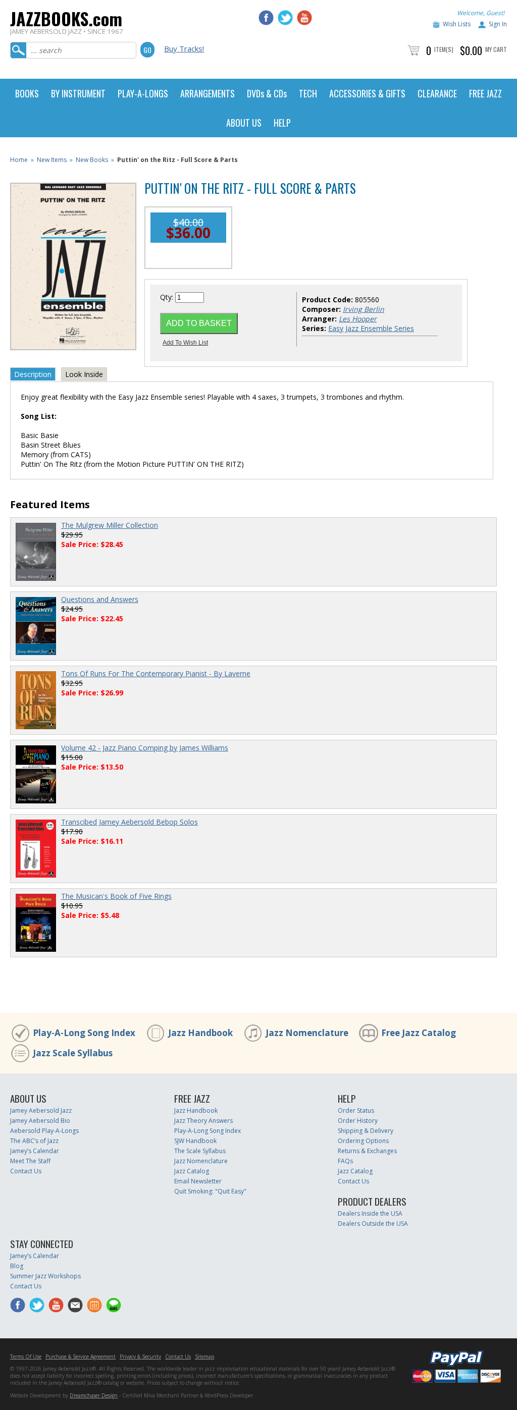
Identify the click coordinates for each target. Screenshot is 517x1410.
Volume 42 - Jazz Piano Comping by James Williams (144, 747)
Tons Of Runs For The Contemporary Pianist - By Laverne (155, 673)
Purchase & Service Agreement (80, 1356)
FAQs (345, 1161)
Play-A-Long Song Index (84, 1033)
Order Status (356, 1110)
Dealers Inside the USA (370, 1213)
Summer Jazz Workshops (45, 1276)
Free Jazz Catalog (418, 1033)
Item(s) (443, 49)
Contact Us (25, 1171)
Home (19, 159)
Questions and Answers (99, 599)
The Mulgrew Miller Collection (109, 525)
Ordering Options (363, 1140)
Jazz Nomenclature (307, 1033)
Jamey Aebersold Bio (40, 1120)
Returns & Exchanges (367, 1151)
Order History (358, 1120)
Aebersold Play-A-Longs (44, 1130)
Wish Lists (457, 24)
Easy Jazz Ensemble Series (371, 328)
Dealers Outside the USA (373, 1223)
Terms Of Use (25, 1356)
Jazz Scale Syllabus (73, 1053)
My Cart (496, 49)
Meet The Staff (30, 1161)
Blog (16, 1266)
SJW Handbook (195, 1140)
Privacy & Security (140, 1356)
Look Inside (84, 374)
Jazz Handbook (200, 1033)
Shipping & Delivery (365, 1130)
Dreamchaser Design (94, 1395)
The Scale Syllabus (200, 1151)
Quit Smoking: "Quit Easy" (210, 1191)
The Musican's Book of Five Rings (116, 896)
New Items (52, 159)
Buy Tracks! (184, 48)
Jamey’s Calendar (34, 1151)
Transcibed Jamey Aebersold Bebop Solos (129, 822)
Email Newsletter (198, 1181)
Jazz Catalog (191, 1171)
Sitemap (204, 1356)
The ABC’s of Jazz (34, 1140)
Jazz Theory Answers (203, 1120)
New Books (92, 159)
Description (32, 374)
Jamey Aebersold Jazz (41, 1110)
